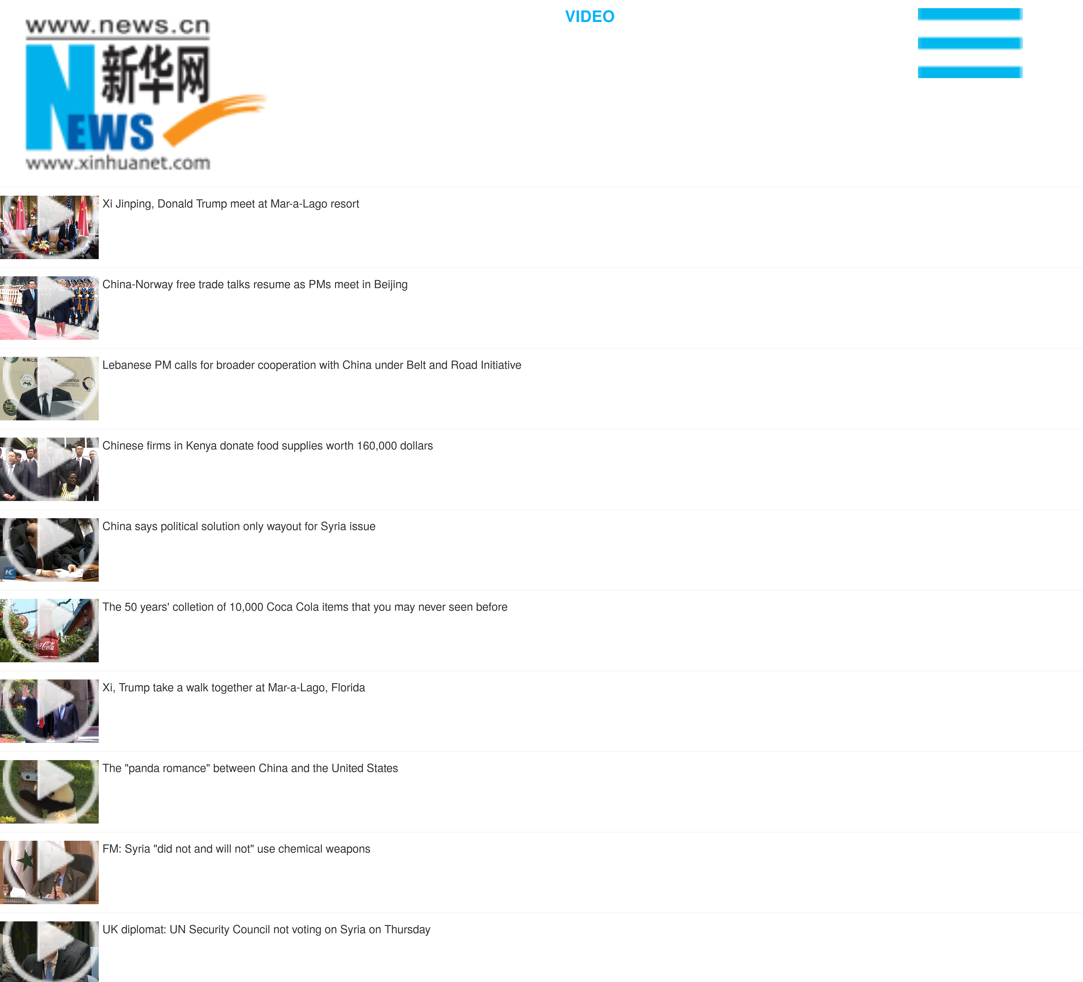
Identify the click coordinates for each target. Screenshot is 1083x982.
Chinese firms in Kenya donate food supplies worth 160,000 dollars (267, 444)
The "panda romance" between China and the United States (250, 767)
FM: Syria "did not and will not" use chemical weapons (236, 848)
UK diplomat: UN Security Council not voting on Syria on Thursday (266, 928)
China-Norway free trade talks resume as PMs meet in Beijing (255, 283)
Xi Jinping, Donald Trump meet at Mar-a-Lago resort (230, 203)
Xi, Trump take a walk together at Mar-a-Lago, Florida (233, 686)
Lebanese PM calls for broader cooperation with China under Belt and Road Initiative (311, 364)
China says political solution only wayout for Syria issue (239, 525)
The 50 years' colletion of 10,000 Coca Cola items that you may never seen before (305, 606)
